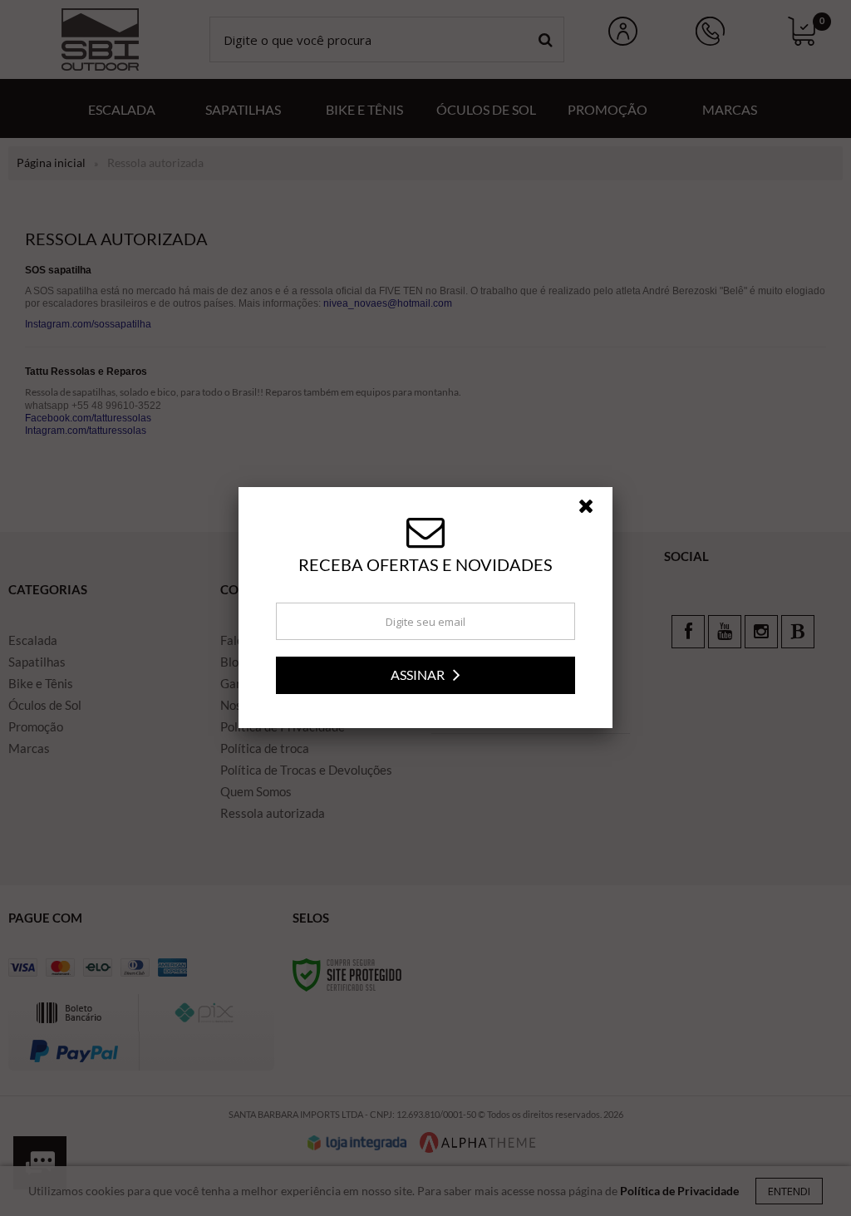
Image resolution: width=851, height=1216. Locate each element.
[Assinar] (425, 675)
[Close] (593, 510)
